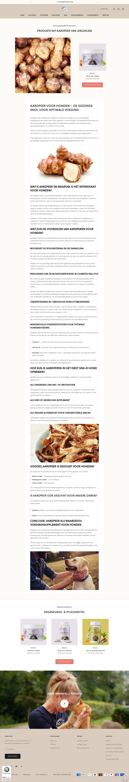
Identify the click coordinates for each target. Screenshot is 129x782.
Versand (108, 755)
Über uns (105, 15)
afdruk (108, 741)
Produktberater (77, 15)
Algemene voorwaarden (114, 748)
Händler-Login (82, 744)
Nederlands (104, 9)
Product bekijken (92, 85)
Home (22, 15)
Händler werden (82, 741)
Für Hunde (32, 15)
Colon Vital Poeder (92, 76)
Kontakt (53, 744)
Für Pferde (56, 15)
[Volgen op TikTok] (22, 766)
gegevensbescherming (114, 744)
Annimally (92, 73)
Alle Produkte (64, 662)
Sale (65, 15)
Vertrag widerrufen (112, 759)
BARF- (78, 543)
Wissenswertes (92, 15)
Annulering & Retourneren (115, 752)
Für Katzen (44, 15)
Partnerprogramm (83, 748)
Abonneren (13, 756)
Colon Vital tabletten (64, 650)
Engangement (55, 748)
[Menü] (10, 767)
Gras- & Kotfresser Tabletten (95, 650)
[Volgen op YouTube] (16, 766)
